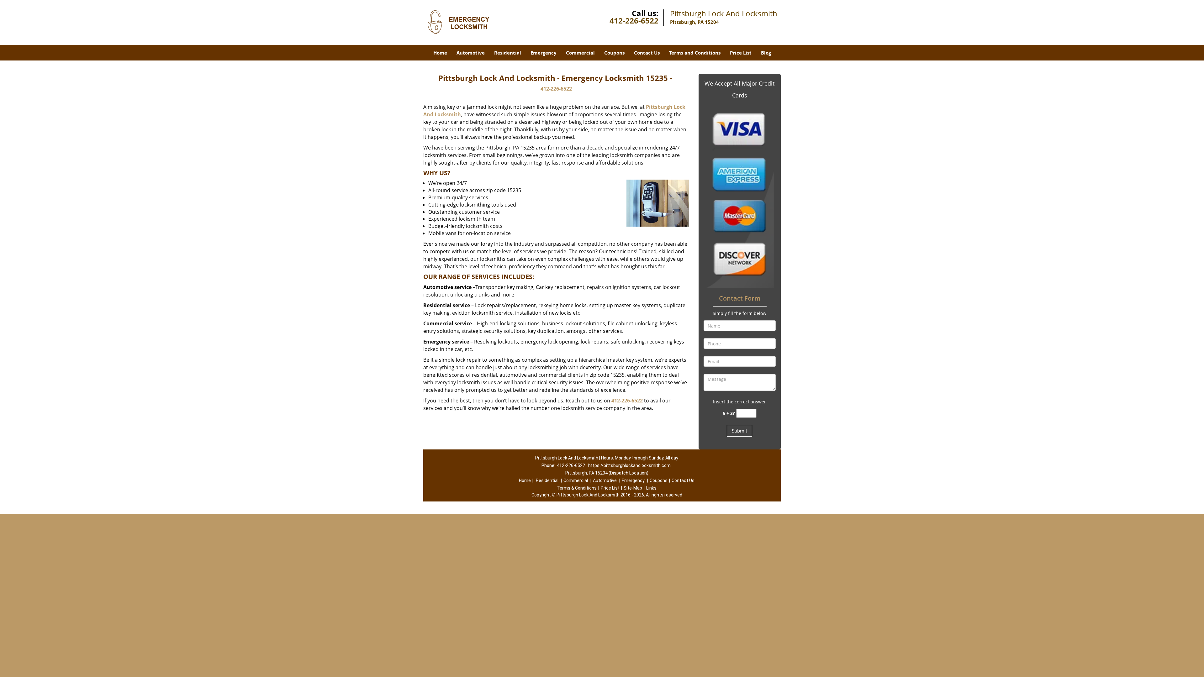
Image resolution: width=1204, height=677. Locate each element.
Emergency (544, 53)
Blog (766, 53)
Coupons (614, 53)
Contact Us (647, 53)
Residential (507, 53)
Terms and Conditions (695, 53)
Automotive (471, 53)
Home (440, 53)
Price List (741, 53)
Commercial (580, 53)
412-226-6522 (634, 20)
